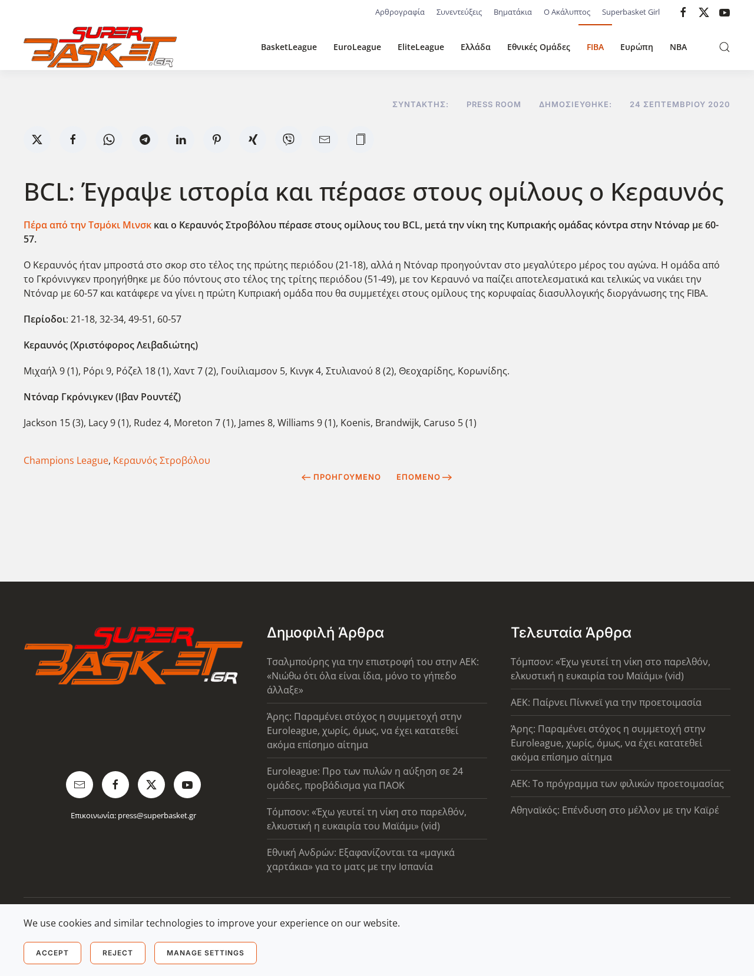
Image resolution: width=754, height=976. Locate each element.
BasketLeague (289, 46)
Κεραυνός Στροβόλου (161, 460)
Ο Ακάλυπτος (567, 11)
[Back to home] (100, 47)
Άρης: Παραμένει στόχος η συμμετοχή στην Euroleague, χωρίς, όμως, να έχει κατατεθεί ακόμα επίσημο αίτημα (364, 730)
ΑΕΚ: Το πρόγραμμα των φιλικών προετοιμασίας (617, 783)
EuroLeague (357, 46)
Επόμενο (418, 477)
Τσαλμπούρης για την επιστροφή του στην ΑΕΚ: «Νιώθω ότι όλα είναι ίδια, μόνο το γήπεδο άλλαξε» (373, 675)
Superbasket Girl (631, 11)
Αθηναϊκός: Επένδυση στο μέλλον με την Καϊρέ (615, 810)
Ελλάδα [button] (476, 46)
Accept (52, 952)
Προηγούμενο (347, 477)
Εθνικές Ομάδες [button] (538, 46)
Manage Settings (205, 952)
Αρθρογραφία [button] (400, 11)
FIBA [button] (595, 46)
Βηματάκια (513, 11)
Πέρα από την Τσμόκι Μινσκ (87, 224)
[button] (724, 47)
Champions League (66, 460)
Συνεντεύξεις (459, 11)
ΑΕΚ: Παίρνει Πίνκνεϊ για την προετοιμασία (606, 702)
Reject (117, 952)
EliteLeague (421, 46)
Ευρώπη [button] (636, 46)
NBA (678, 46)
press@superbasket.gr (157, 815)
